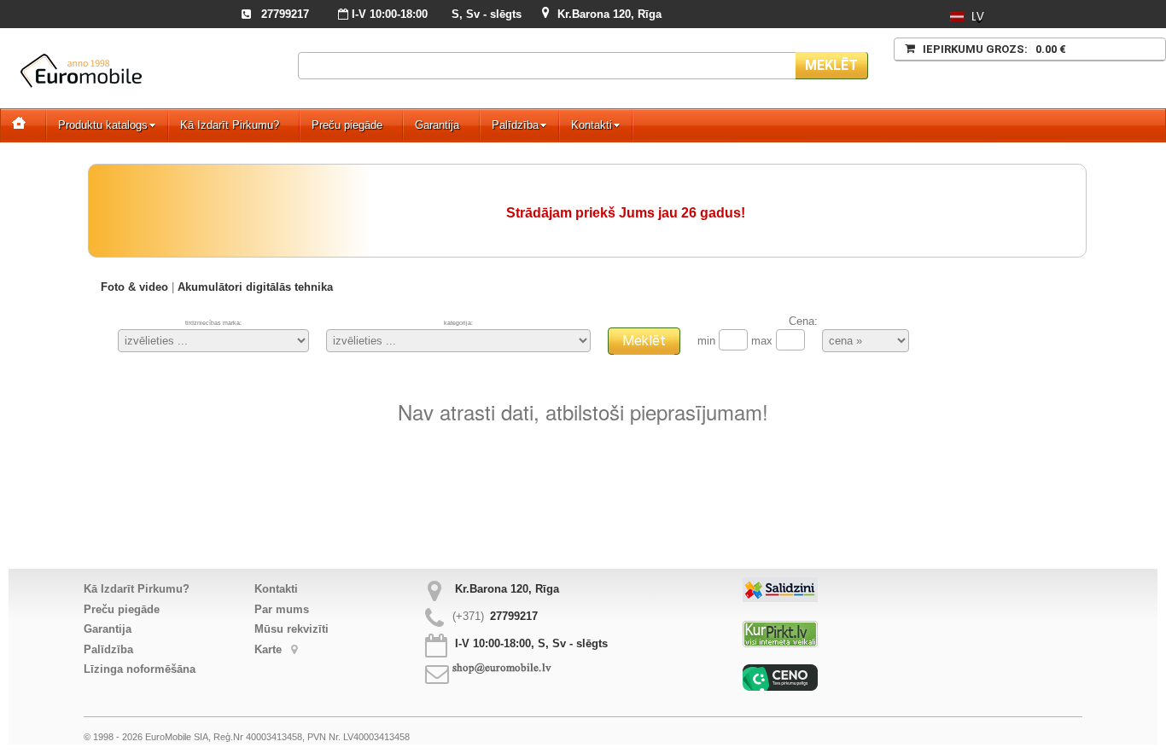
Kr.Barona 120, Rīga (609, 14)
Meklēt (831, 65)
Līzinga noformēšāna (139, 669)
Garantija (437, 125)
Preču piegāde (347, 125)
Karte (269, 649)
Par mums (281, 609)
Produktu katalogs (103, 125)
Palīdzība (515, 125)
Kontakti (591, 125)
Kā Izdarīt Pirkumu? (229, 125)
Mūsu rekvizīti (291, 629)
